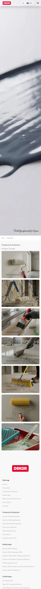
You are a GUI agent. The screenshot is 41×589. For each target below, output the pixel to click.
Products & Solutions (10, 238)
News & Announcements (11, 499)
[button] (38, 3)
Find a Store (6, 502)
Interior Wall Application (11, 516)
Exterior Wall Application (11, 520)
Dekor (3, 238)
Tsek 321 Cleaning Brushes (11, 584)
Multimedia (6, 495)
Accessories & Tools (9, 538)
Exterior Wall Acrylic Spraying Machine (16, 556)
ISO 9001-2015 (7, 581)
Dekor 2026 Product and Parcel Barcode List (18, 566)
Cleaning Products (9, 531)
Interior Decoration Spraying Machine (16, 559)
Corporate (6, 488)
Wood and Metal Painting (11, 524)
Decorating (6, 534)
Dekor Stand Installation (11, 570)
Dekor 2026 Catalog (9, 549)
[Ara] (23, 3)
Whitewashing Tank (9, 563)
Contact (5, 506)
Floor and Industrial (9, 527)
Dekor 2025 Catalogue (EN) (12, 552)
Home (4, 484)
